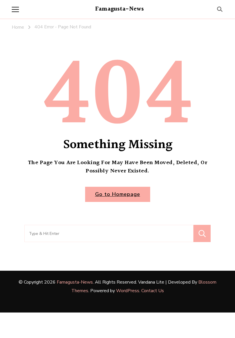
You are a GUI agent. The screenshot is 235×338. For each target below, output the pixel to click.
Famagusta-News (119, 9)
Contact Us (152, 291)
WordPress (127, 291)
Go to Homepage (117, 194)
